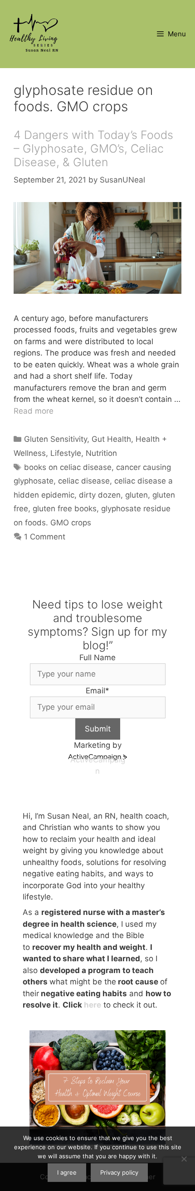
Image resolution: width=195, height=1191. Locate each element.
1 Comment (44, 536)
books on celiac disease (68, 467)
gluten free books (65, 508)
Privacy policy (119, 1172)
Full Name (97, 657)
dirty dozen (100, 494)
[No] (183, 1158)
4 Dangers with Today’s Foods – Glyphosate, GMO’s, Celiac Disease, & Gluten (93, 148)
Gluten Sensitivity (55, 439)
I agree (67, 1172)
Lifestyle (65, 453)
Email (97, 690)
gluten (136, 494)
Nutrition (101, 453)
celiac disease (84, 480)
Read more (34, 410)
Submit (98, 728)
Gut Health (111, 439)
